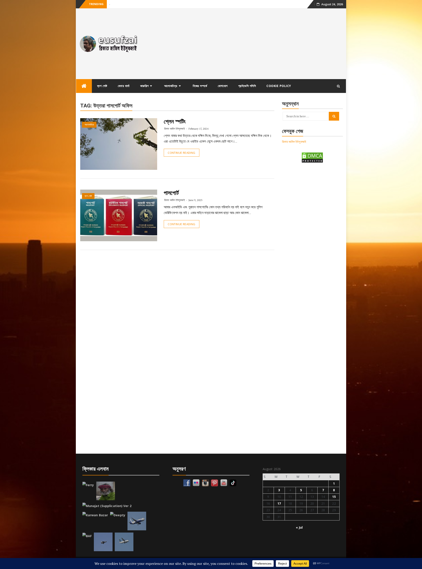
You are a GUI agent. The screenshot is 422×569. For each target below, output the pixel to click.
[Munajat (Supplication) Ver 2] (106, 505)
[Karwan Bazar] (95, 515)
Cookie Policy (278, 86)
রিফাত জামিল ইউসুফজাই (174, 128)
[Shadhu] (105, 491)
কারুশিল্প (144, 86)
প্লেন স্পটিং (175, 121)
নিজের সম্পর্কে (200, 86)
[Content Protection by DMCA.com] (312, 157)
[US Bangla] (124, 542)
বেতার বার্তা (124, 86)
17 (279, 503)
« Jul (299, 527)
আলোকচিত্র (170, 86)
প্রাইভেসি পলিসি (247, 86)
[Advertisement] (245, 43)
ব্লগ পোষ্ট (102, 86)
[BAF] (87, 536)
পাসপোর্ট (171, 193)
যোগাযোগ (223, 86)
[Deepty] (117, 515)
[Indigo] (136, 521)
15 (334, 497)
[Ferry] (88, 485)
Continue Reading (181, 153)
